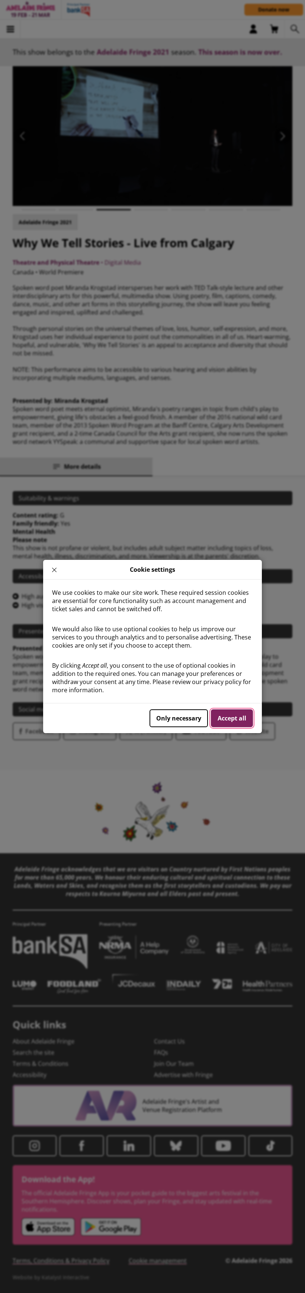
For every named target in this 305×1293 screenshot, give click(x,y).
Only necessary (178, 718)
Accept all (232, 718)
